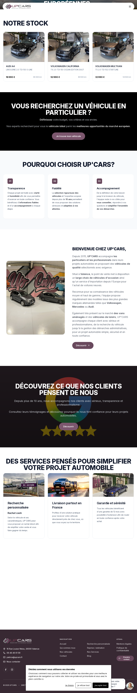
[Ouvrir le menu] (130, 6)
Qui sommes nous (67, 648)
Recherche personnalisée (98, 644)
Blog (89, 656)
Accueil (63, 644)
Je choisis (69, 685)
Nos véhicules (66, 652)
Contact (63, 656)
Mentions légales (124, 644)
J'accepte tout (100, 685)
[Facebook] (5, 669)
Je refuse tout (83, 685)
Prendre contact (126, 658)
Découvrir (81, 345)
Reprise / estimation (95, 648)
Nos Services (93, 652)
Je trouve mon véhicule (68, 136)
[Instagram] (12, 669)
